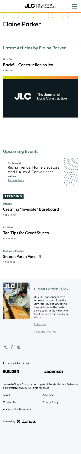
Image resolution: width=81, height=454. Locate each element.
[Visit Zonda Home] (20, 421)
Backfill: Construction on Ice (28, 64)
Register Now (16, 180)
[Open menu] (74, 6)
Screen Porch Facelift (22, 256)
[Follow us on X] (5, 347)
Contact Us (9, 402)
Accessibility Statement (17, 409)
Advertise (48, 395)
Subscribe (40, 324)
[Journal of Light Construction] (40, 6)
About (6, 395)
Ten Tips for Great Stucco (26, 232)
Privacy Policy (50, 402)
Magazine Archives (45, 331)
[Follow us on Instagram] (19, 347)
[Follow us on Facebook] (12, 347)
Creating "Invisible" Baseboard (31, 209)
